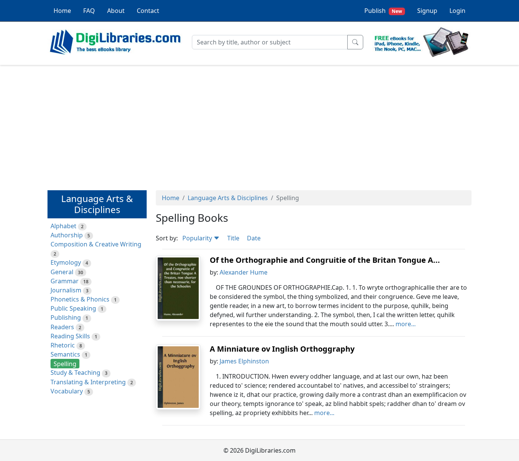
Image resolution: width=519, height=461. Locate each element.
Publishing (66, 317)
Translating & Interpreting (88, 382)
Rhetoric (63, 345)
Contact (148, 10)
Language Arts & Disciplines (228, 198)
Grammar (65, 281)
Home (62, 10)
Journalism (66, 290)
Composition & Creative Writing (96, 244)
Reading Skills (70, 336)
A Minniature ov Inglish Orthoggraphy (282, 349)
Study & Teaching (75, 372)
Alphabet (63, 226)
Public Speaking (73, 308)
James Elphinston (244, 361)
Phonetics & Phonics (80, 299)
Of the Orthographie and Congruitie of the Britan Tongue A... (325, 260)
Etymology (66, 262)
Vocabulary (67, 391)
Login (457, 10)
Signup (427, 10)
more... (406, 324)
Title (233, 238)
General (62, 272)
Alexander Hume (243, 272)
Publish (383, 10)
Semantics (65, 354)
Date (254, 238)
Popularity (198, 238)
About (116, 10)
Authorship (67, 235)
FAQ (89, 10)
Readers (62, 327)
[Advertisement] (259, 124)
